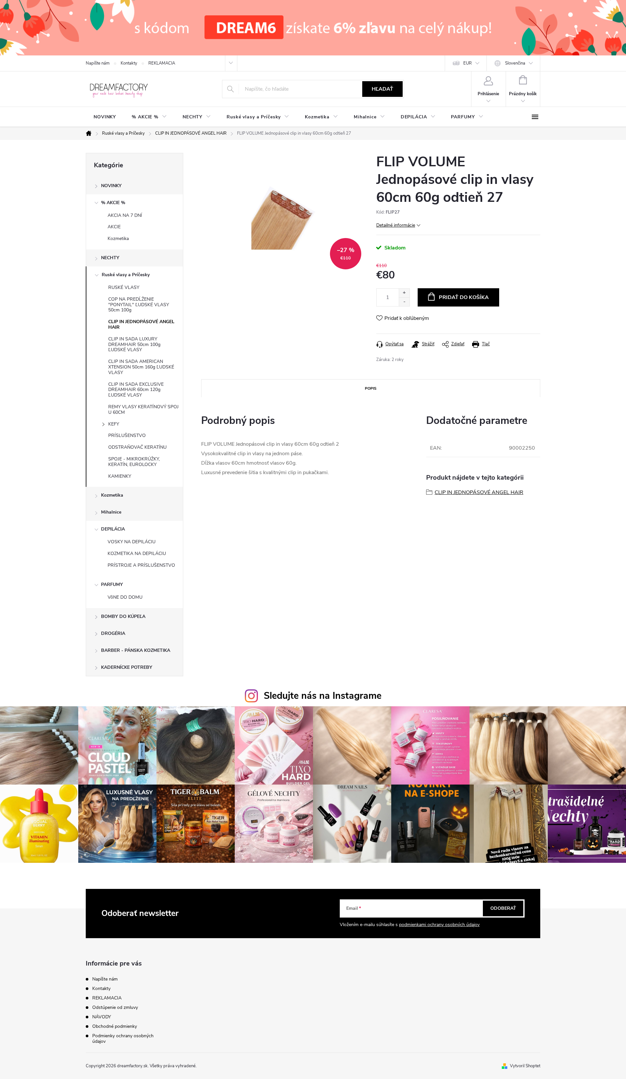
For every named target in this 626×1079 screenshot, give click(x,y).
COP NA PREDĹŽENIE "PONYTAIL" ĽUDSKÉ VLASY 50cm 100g (138, 304)
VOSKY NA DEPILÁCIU (132, 542)
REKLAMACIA (161, 63)
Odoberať (503, 908)
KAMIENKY (119, 476)
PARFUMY (112, 584)
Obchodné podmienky (114, 1026)
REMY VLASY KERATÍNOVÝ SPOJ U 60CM (143, 409)
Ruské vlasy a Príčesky (126, 275)
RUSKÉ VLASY (123, 287)
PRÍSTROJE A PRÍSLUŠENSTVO (141, 565)
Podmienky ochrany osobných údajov (123, 1038)
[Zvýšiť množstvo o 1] (404, 293)
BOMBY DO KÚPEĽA (123, 616)
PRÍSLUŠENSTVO (127, 435)
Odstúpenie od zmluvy (115, 1007)
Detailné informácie (395, 225)
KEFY (113, 424)
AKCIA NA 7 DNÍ (125, 215)
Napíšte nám (98, 63)
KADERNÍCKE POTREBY (126, 667)
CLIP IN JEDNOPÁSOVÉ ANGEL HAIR (141, 324)
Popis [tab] (371, 388)
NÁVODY (101, 1017)
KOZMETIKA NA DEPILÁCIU (137, 553)
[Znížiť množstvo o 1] (404, 301)
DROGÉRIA (113, 633)
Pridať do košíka (464, 297)
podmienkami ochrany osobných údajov (439, 925)
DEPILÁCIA (113, 529)
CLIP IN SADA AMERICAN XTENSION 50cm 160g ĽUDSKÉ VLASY (141, 367)
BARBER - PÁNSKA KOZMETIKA (135, 650)
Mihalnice (111, 512)
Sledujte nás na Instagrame (322, 695)
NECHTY (110, 258)
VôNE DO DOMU (125, 597)
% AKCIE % (113, 203)
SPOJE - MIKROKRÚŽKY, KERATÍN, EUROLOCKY (134, 462)
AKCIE (114, 227)
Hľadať (382, 89)
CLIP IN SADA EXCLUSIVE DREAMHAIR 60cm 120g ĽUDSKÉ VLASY (136, 389)
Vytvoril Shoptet (525, 1066)
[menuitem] (105, 117)
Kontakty (129, 63)
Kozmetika (118, 238)
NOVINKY (111, 186)
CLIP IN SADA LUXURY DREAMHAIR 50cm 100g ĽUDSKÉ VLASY (134, 344)
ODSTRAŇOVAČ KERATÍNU (137, 447)
